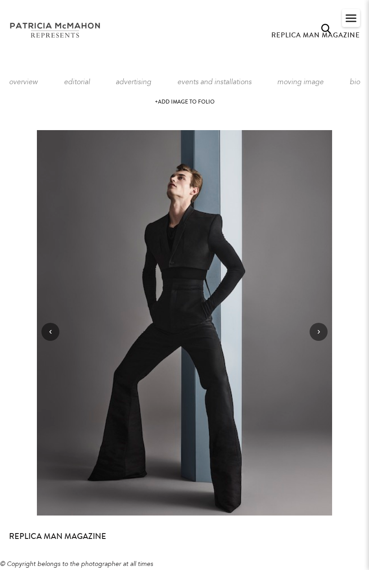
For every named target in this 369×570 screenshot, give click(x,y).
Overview (23, 82)
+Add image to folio (185, 102)
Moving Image (300, 82)
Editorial (77, 82)
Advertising (133, 82)
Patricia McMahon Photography (56, 30)
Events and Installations (214, 82)
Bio (355, 82)
